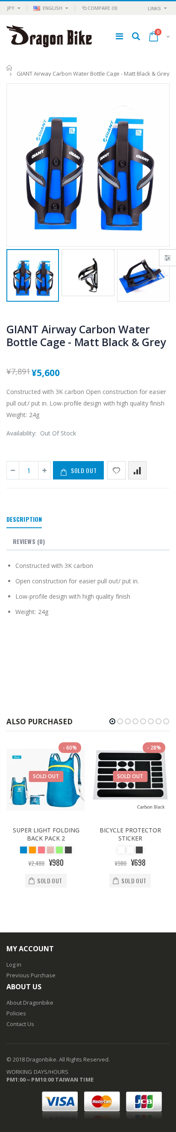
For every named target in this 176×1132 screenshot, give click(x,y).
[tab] (24, 519)
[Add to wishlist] (116, 470)
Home (9, 68)
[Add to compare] (137, 470)
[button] (112, 721)
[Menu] (119, 36)
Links (154, 8)
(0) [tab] (29, 541)
